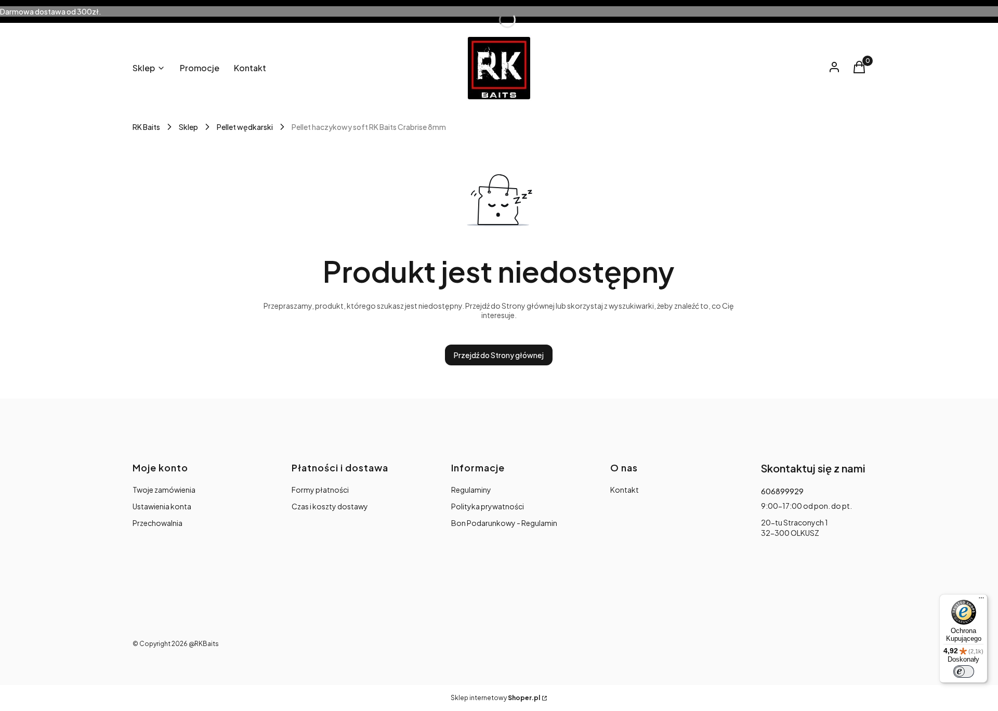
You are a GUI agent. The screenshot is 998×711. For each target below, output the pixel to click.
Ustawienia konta (162, 506)
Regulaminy (471, 489)
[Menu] (981, 600)
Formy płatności (320, 489)
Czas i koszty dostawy (330, 506)
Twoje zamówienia (164, 489)
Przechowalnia (157, 523)
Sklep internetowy (495, 698)
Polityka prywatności (487, 506)
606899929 (782, 491)
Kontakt (624, 489)
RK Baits (146, 126)
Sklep (188, 126)
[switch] (963, 671)
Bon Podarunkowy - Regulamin (504, 523)
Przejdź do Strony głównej (499, 355)
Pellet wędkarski (245, 126)
